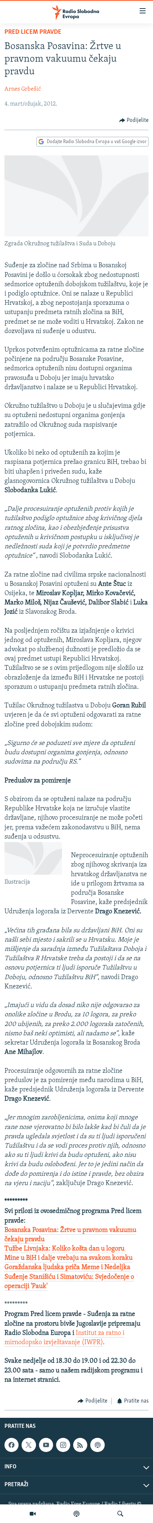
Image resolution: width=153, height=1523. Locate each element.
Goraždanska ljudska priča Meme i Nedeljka (67, 1267)
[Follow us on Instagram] (63, 1445)
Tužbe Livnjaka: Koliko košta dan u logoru (64, 1249)
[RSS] (80, 1445)
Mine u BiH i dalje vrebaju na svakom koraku (68, 1258)
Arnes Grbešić (22, 89)
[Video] (33, 1513)
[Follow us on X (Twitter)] (29, 1445)
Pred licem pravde (32, 32)
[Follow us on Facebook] (11, 1445)
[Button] (134, 120)
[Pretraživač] (120, 1513)
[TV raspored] (97, 1445)
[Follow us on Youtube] (46, 1445)
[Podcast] (76, 1513)
